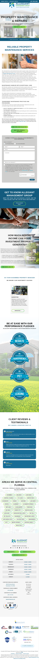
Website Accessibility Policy (19, 658)
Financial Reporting (24, 39)
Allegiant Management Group (9, 73)
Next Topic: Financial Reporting (19, 131)
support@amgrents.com (10, 599)
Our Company (28, 590)
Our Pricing (28, 585)
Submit (32, 179)
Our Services (28, 584)
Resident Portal (14, 1)
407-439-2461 (34, 1)
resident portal (27, 551)
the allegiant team (19, 204)
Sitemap (13, 653)
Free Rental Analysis (19, 26)
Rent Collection (14, 39)
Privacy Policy (25, 170)
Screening (17, 310)
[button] (3, 295)
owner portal (10, 551)
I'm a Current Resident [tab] (20, 143)
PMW (22, 652)
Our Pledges (28, 587)
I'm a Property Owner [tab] (9, 143)
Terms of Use (26, 653)
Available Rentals (28, 589)
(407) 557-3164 (22, 121)
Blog (28, 592)
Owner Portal (4, 1)
